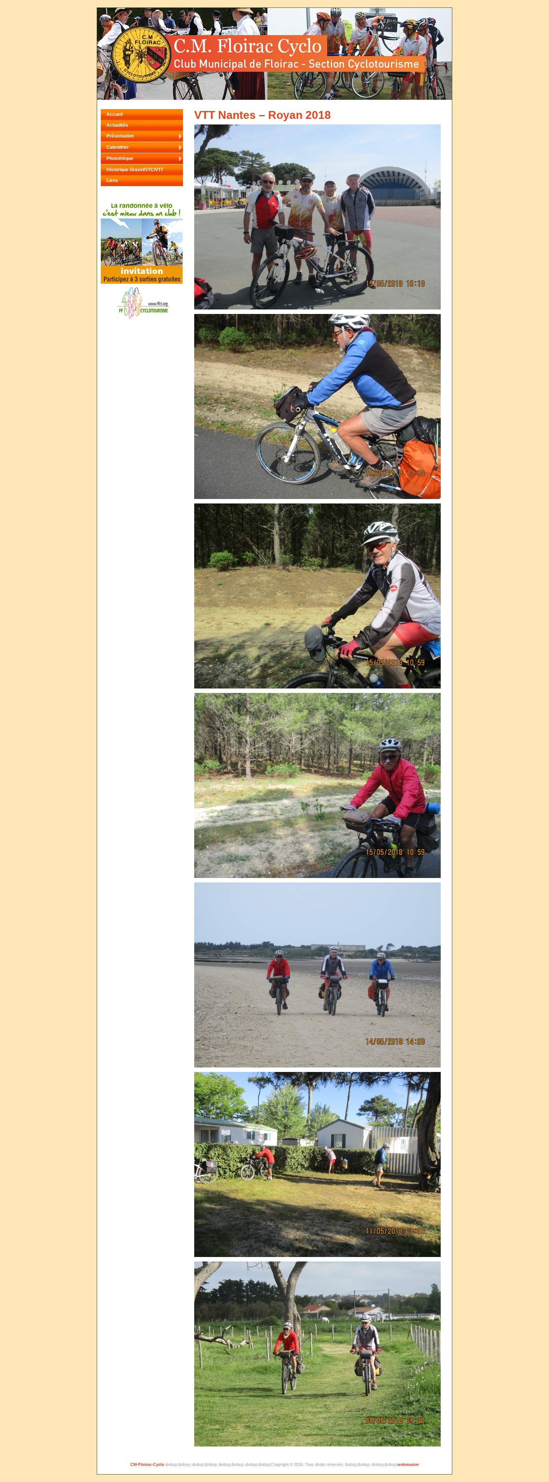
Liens (112, 180)
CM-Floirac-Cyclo (147, 1464)
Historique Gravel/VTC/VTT (134, 169)
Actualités (117, 125)
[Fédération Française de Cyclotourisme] (142, 282)
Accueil (114, 114)
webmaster (408, 1464)
